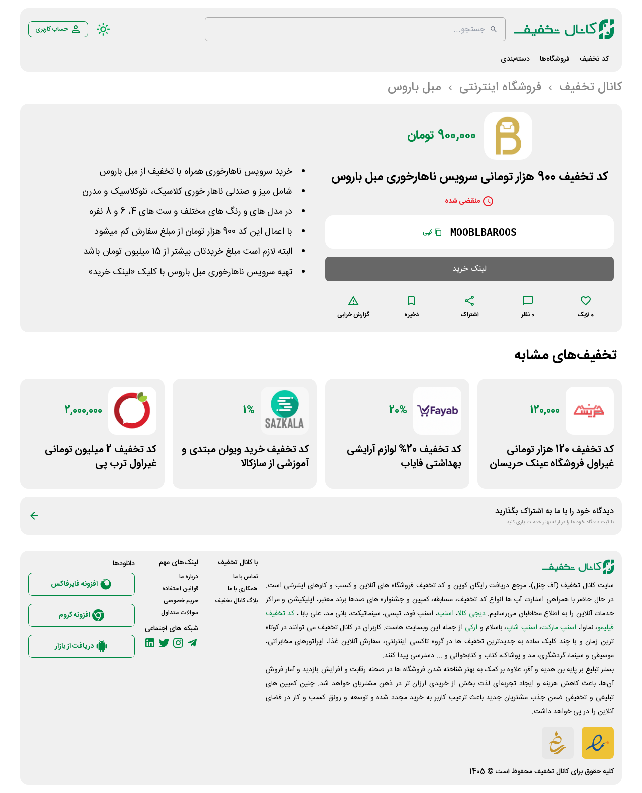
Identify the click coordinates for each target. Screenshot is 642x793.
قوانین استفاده (180, 589)
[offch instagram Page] (178, 643)
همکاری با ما (243, 589)
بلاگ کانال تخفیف (236, 601)
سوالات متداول (179, 613)
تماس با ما (245, 577)
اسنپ (446, 614)
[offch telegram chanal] (192, 643)
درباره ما (188, 577)
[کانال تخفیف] (564, 29)
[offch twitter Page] (164, 643)
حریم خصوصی (181, 601)
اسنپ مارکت (558, 628)
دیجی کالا (471, 614)
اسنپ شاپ (521, 628)
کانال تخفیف (551, 772)
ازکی (471, 628)
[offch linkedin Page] (150, 643)
